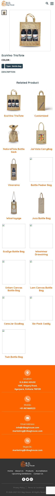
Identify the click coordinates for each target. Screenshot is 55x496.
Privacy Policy (19, 487)
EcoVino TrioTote (14, 115)
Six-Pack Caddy (41, 323)
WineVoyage (13, 218)
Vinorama (14, 185)
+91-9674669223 (27, 408)
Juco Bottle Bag (41, 218)
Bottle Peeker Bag (41, 185)
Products (30, 471)
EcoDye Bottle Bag (13, 251)
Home (10, 471)
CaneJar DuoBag (14, 323)
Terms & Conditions (36, 487)
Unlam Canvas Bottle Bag (13, 289)
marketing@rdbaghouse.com (27, 431)
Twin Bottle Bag (14, 356)
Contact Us (38, 473)
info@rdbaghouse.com (27, 427)
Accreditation (41, 471)
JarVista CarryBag (41, 148)
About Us (19, 471)
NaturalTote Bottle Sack (14, 150)
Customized (41, 115)
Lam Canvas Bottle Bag (41, 289)
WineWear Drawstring (41, 253)
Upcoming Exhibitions (21, 473)
